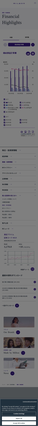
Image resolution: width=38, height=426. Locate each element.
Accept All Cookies (19, 423)
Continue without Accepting (30, 401)
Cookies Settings (18, 414)
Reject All (19, 418)
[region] (19, 412)
